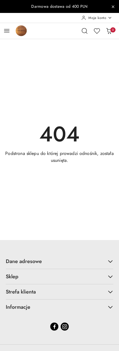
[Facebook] (54, 327)
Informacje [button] (18, 307)
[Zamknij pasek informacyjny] (113, 6)
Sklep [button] (12, 276)
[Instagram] (65, 327)
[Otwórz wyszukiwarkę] (84, 30)
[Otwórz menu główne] (6, 30)
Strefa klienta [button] (21, 292)
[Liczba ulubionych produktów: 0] (97, 30)
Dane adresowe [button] (24, 261)
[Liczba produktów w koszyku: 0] (109, 30)
